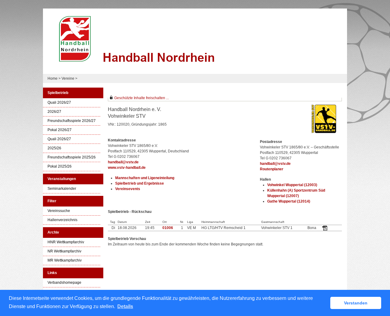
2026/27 (54, 112)
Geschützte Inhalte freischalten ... (141, 98)
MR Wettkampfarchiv (65, 260)
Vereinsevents (127, 189)
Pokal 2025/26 (60, 166)
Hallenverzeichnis (62, 220)
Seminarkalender (62, 189)
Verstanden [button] (355, 302)
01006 (167, 228)
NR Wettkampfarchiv (64, 251)
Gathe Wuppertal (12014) (288, 201)
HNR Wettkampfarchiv (66, 242)
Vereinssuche (59, 211)
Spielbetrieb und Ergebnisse (139, 183)
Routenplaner (271, 169)
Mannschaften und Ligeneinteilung (144, 178)
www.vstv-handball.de (127, 167)
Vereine (68, 78)
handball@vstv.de (123, 162)
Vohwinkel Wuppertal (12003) (292, 185)
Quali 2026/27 (59, 103)
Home (53, 78)
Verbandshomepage (64, 283)
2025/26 (54, 148)
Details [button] (125, 306)
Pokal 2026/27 (60, 130)
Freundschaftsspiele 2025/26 (72, 157)
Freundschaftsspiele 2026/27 (72, 121)
